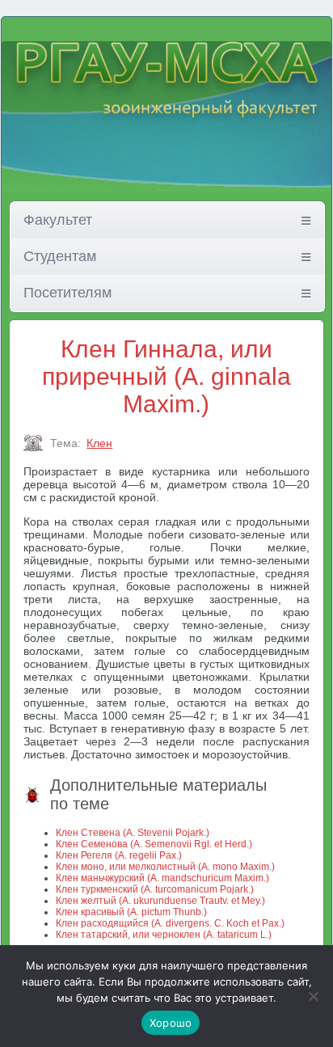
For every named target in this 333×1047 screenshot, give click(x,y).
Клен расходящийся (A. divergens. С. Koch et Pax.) (170, 923)
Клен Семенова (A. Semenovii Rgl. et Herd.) (154, 844)
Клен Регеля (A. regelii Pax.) (119, 855)
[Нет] (313, 996)
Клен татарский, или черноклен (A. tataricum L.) (164, 934)
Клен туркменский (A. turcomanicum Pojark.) (155, 889)
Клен (99, 443)
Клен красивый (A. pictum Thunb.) (131, 912)
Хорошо (171, 1022)
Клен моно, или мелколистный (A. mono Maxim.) (165, 866)
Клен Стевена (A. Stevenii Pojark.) (132, 832)
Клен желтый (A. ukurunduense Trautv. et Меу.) (160, 900)
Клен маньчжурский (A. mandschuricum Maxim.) (162, 878)
